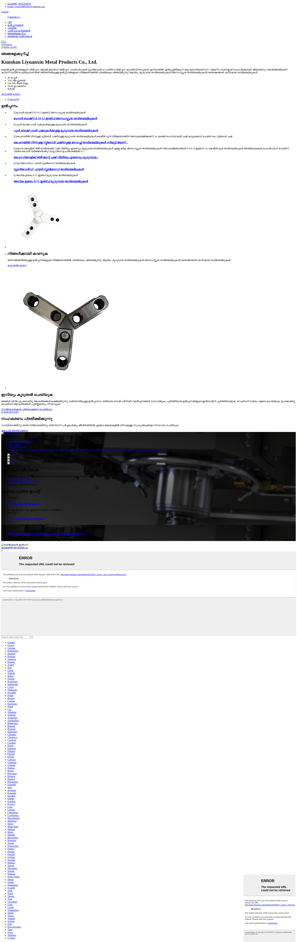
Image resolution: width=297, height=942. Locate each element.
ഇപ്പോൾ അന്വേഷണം (14, 430)
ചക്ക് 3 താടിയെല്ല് (122, 449)
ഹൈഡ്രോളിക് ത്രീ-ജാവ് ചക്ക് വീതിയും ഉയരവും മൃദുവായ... (56, 157)
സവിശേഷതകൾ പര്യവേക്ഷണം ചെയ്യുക (26, 409)
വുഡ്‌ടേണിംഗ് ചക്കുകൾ (148, 449)
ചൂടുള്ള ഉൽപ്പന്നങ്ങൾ (20, 441)
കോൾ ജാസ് (14, 449)
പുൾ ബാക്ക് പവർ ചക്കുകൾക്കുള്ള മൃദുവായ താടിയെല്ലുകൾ (56, 130)
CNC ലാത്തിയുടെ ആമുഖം (25, 518)
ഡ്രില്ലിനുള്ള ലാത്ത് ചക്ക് (95, 449)
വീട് (9, 22)
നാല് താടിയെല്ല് (68, 449)
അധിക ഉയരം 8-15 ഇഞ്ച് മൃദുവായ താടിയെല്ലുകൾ (51, 181)
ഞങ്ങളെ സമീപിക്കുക (19, 36)
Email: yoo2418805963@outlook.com (26, 6)
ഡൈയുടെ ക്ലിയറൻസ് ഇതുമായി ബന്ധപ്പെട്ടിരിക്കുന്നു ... (47, 533)
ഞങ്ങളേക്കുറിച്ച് (16, 33)
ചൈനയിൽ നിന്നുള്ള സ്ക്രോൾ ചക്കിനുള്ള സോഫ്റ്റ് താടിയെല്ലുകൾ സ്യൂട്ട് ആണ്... (71, 142)
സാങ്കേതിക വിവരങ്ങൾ (23, 504)
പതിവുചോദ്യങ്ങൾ (18, 30)
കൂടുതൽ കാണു (10, 94)
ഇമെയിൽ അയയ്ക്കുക (14, 547)
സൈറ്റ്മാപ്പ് (14, 444)
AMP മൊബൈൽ (17, 447)
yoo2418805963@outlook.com (22, 482)
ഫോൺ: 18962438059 (19, 3)
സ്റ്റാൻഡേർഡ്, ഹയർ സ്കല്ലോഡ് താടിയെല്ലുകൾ (49, 169)
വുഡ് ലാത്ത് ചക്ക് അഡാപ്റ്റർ (40, 449)
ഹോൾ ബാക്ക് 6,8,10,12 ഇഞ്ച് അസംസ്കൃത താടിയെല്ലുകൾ (55, 118)
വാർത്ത (12, 28)
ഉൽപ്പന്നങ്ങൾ (15, 25)
